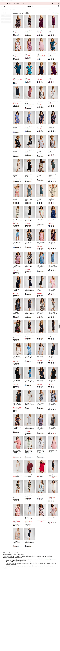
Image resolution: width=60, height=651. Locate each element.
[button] (58, 6)
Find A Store (55, 12)
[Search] (55, 6)
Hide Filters (5, 12)
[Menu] (1, 6)
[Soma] (30, 6)
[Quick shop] (20, 35)
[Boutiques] (4, 6)
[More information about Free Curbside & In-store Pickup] (24, 12)
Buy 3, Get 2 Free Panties (25, 3)
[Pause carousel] (58, 3)
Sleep (7, 9)
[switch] (27, 13)
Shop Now (34, 3)
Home (3, 9)
